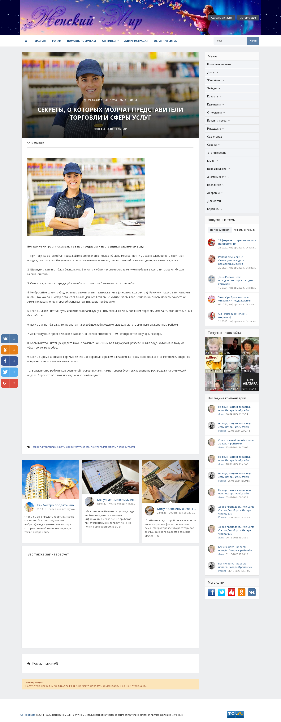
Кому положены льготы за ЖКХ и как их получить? (176, 509)
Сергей (210, 370)
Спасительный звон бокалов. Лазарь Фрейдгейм (236, 441)
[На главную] (41, 17)
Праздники (214, 184)
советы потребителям (121, 446)
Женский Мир (27, 714)
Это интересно (216, 152)
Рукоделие (214, 128)
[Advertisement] (110, 417)
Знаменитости (216, 176)
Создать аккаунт (221, 17)
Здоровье (213, 192)
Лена (209, 352)
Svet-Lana (247, 389)
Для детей (214, 201)
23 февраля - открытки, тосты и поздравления (237, 241)
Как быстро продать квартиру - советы (56, 505)
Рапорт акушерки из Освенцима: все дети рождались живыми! (231, 260)
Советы (212, 144)
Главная (39, 40)
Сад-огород (214, 136)
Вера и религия (217, 168)
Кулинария (214, 104)
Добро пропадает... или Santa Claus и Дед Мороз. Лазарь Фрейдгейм (236, 510)
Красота (212, 96)
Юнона (210, 389)
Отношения (214, 112)
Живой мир (214, 80)
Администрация (136, 40)
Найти (253, 40)
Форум (56, 40)
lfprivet (222, 430)
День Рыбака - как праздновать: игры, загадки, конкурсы (235, 280)
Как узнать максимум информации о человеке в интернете (116, 500)
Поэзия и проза (217, 120)
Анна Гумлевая (229, 354)
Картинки (109, 40)
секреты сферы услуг (68, 446)
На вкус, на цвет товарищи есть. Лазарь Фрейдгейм (234, 408)
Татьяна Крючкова (248, 372)
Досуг (211, 72)
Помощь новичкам (81, 40)
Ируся (227, 370)
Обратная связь (165, 40)
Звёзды (212, 88)
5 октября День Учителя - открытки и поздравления (234, 298)
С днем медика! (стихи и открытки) (232, 315)
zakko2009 (230, 389)
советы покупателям (94, 446)
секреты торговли (43, 446)
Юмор (210, 160)
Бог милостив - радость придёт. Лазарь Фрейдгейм (235, 548)
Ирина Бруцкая (247, 354)
